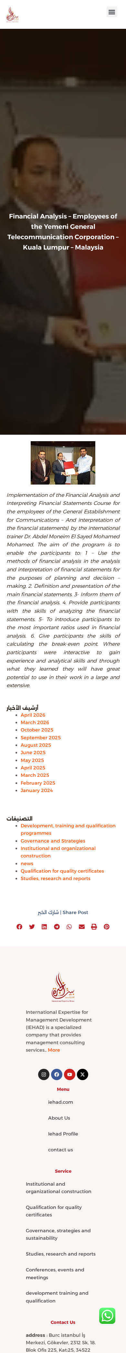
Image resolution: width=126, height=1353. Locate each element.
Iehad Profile (63, 1134)
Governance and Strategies (53, 841)
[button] (112, 11)
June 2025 (33, 752)
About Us (59, 1118)
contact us (60, 1150)
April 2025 (33, 768)
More (54, 1050)
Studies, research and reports (55, 878)
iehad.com (60, 1102)
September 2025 (41, 738)
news (27, 864)
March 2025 (35, 775)
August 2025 (36, 745)
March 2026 (35, 722)
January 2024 (37, 790)
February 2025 (38, 783)
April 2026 (33, 715)
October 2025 (37, 730)
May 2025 (32, 760)
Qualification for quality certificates (62, 871)
